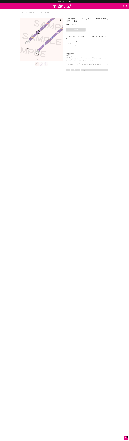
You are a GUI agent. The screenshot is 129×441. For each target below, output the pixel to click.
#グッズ (72, 70)
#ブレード (77, 70)
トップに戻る (22, 12)
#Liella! (68, 70)
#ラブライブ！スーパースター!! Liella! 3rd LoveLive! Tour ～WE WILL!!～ (94, 70)
